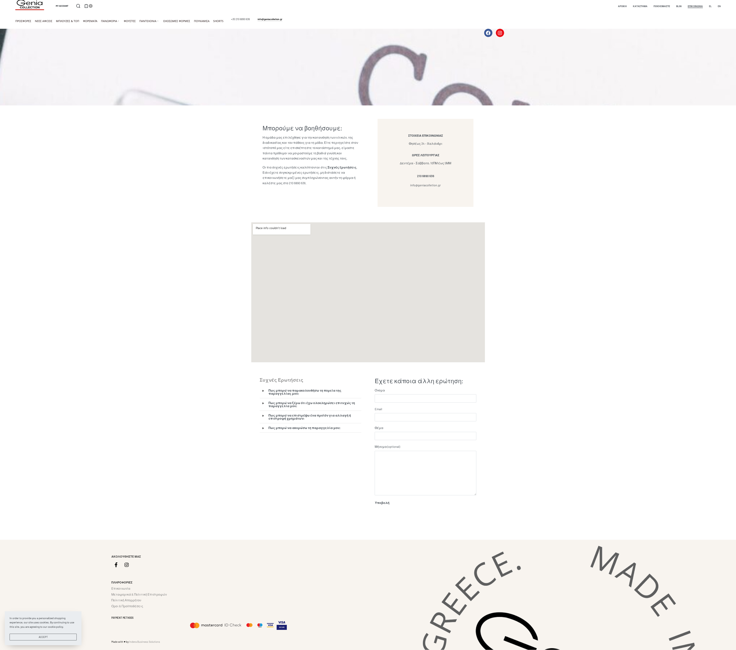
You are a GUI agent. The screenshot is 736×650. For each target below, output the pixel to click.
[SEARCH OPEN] (78, 6)
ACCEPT (43, 636)
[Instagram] (500, 33)
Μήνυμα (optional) (387, 446)
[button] (310, 392)
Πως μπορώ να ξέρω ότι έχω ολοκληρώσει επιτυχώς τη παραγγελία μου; (312, 404)
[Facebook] (488, 33)
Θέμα (379, 428)
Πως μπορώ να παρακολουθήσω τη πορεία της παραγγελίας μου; (305, 392)
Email (378, 409)
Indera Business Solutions (144, 641)
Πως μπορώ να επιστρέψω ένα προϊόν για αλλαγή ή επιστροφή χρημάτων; (310, 416)
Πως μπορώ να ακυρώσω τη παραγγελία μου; (304, 428)
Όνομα (380, 390)
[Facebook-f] (116, 564)
